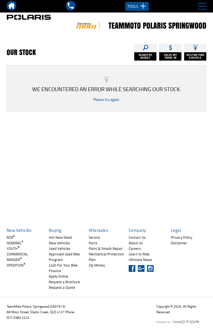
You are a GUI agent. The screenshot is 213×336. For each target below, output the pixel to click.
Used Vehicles (59, 248)
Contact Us (137, 237)
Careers (135, 248)
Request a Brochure (64, 282)
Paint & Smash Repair (106, 248)
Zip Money (97, 265)
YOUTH (13, 248)
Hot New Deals (60, 237)
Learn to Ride (139, 254)
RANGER (14, 259)
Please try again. (106, 99)
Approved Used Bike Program (64, 256)
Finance (55, 270)
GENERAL (15, 243)
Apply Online (58, 276)
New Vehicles (59, 243)
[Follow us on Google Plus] (142, 268)
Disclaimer (179, 243)
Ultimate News (140, 259)
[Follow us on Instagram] (151, 268)
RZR (11, 237)
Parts (93, 243)
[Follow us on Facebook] (133, 268)
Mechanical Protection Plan (106, 256)
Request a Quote (62, 287)
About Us (136, 243)
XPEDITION (16, 265)
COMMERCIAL (17, 254)
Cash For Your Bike (63, 265)
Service (94, 237)
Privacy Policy (181, 237)
